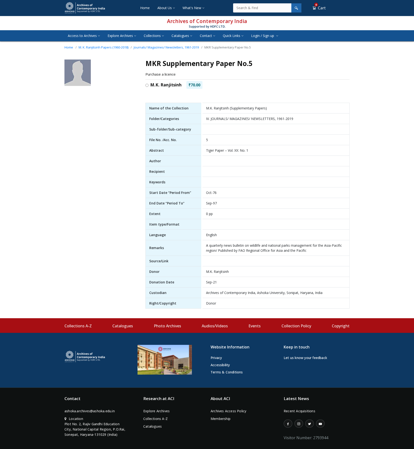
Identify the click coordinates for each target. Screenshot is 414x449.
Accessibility (220, 365)
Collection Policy (296, 326)
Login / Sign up (263, 35)
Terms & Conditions (227, 372)
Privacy (216, 357)
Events (254, 326)
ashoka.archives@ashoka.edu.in (89, 411)
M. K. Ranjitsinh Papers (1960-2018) (103, 47)
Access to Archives (82, 35)
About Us (164, 8)
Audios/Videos (215, 326)
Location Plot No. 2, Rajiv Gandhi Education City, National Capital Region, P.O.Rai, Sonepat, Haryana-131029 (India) (94, 426)
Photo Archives (167, 326)
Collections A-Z (78, 326)
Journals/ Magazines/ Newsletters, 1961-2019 (166, 47)
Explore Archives (120, 35)
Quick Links (231, 35)
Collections (152, 35)
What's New (192, 8)
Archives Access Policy (228, 411)
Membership (220, 418)
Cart (320, 8)
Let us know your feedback (305, 357)
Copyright (341, 326)
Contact (206, 35)
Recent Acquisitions (299, 411)
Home (145, 8)
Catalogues (180, 35)
